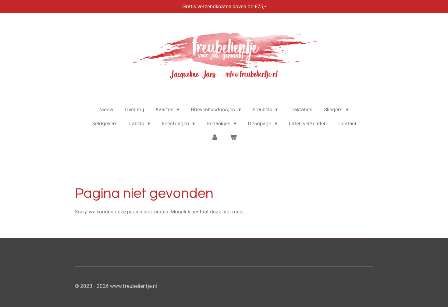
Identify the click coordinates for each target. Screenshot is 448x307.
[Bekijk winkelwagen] (233, 137)
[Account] (214, 137)
